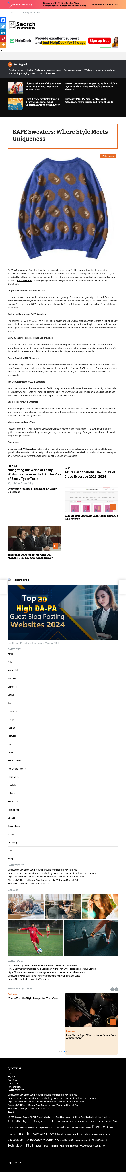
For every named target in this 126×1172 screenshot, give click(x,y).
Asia (10, 662)
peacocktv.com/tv (43, 1139)
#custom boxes (16, 70)
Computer (12, 687)
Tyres (38, 1146)
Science (11, 818)
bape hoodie (82, 1121)
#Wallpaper (89, 70)
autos (68, 1121)
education (67, 1127)
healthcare (64, 1134)
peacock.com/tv (18, 1139)
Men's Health (105, 1134)
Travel (10, 850)
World (10, 859)
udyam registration (50, 1146)
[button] (112, 989)
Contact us (13, 1083)
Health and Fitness (17, 769)
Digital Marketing (46, 1128)
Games (12, 1134)
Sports (11, 834)
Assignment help (44, 1121)
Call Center (106, 1121)
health (23, 1133)
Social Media (14, 826)
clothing (23, 1128)
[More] (3, 45)
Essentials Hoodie (83, 1128)
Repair (71, 1140)
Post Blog (12, 1080)
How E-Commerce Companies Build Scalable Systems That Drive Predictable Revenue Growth (91, 86)
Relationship (14, 810)
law (74, 1134)
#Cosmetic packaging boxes (22, 73)
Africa (10, 654)
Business (12, 678)
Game (10, 752)
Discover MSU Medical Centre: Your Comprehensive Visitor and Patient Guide (89, 100)
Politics (11, 793)
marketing (93, 1134)
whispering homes (69, 1145)
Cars (114, 1121)
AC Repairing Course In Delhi (65, 1117)
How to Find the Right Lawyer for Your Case (76, 4)
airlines (107, 1117)
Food (10, 744)
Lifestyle (12, 785)
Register (12, 1076)
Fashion (11, 728)
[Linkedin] (3, 32)
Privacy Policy (14, 1087)
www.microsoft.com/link (92, 1146)
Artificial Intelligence (20, 1121)
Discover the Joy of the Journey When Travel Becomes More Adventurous (43, 86)
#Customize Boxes (46, 73)
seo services (81, 1140)
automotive (60, 1121)
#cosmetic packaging (106, 70)
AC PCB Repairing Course (18, 1117)
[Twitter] (3, 26)
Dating (11, 695)
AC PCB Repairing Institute (41, 1117)
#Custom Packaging (35, 70)
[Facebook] (3, 20)
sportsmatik (101, 1140)
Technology (13, 842)
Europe (11, 719)
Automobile (13, 670)
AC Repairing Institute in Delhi (90, 1117)
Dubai (57, 1128)
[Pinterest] (3, 38)
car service (13, 1127)
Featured (12, 736)
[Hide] (1, 50)
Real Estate (13, 801)
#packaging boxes (73, 70)
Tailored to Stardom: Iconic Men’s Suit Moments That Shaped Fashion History (30, 556)
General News (14, 760)
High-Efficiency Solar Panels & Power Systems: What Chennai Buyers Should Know (42, 102)
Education (12, 711)
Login (10, 1073)
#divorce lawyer (54, 70)
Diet (9, 703)
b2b (74, 1121)
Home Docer (13, 777)
